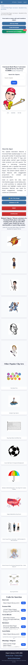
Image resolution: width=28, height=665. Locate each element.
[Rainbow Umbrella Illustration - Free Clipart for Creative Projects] (14, 476)
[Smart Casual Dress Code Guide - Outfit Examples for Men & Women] (14, 527)
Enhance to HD (14, 202)
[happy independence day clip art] (14, 502)
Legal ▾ (25, 2)
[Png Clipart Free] (14, 376)
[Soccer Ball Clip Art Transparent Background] (14, 451)
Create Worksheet (14, 27)
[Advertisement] (14, 49)
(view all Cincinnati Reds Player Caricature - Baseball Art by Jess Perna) (14, 228)
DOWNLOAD (14, 213)
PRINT (14, 208)
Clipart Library (10, 653)
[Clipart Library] (1, 2)
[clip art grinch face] (14, 579)
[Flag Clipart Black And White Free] (14, 426)
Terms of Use (9, 655)
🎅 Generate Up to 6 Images (16, 31)
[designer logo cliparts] (14, 401)
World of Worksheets (14, 658)
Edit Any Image (14, 23)
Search (14, 82)
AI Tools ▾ (14, 2)
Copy (23, 602)
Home (2, 6)
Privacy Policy (18, 655)
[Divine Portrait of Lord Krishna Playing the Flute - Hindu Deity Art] (14, 553)
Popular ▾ (20, 2)
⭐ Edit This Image (14, 198)
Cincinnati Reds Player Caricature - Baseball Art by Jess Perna (14, 8)
